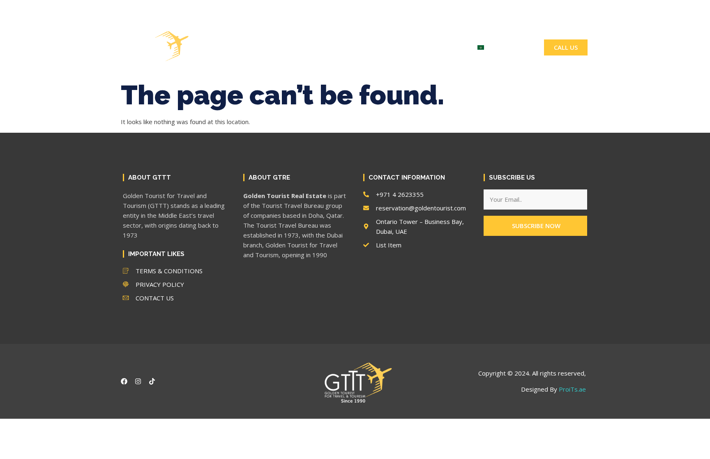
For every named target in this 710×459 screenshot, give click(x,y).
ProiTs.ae (572, 389)
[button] (578, 8)
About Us (325, 47)
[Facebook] (530, 8)
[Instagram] (544, 8)
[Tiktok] (558, 8)
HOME (242, 47)
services (280, 47)
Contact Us (441, 47)
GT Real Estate (381, 47)
